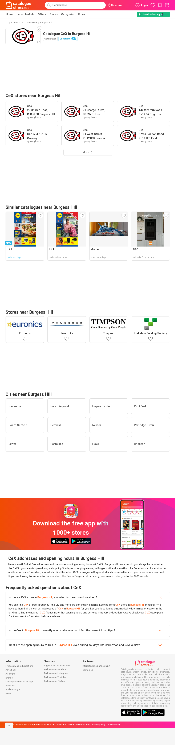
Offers (42, 14)
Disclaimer (61, 724)
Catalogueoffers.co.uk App (19, 681)
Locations (32, 22)
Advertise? (11, 670)
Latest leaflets (25, 14)
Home (9, 14)
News (8, 693)
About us (10, 685)
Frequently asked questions (19, 666)
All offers (10, 673)
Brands (9, 677)
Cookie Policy (113, 724)
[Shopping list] (167, 5)
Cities (81, 14)
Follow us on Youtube (55, 677)
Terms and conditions (79, 724)
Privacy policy (98, 724)
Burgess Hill (44, 597)
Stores (54, 14)
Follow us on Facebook (56, 669)
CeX (23, 22)
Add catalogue (13, 689)
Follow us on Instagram (56, 673)
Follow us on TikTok (54, 681)
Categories (68, 14)
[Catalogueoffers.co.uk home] (18, 5)
